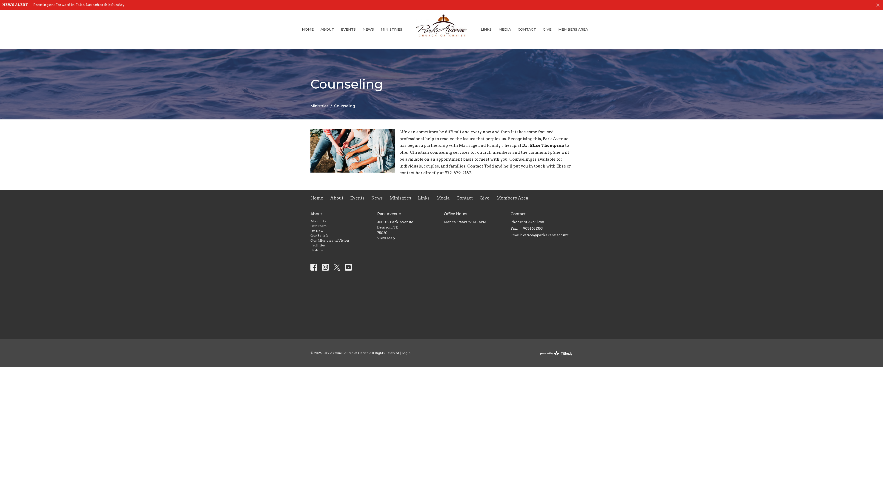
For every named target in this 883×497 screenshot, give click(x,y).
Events (348, 29)
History (316, 250)
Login (406, 353)
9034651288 (534, 222)
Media (505, 29)
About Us (318, 221)
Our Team (318, 226)
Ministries (391, 29)
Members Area (573, 29)
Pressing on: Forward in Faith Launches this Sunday (79, 5)
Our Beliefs (319, 235)
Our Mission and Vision (329, 240)
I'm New (317, 231)
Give (547, 29)
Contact (527, 29)
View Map (386, 238)
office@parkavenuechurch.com (548, 235)
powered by (554, 357)
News (368, 29)
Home (308, 29)
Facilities (318, 245)
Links (486, 29)
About (327, 29)
